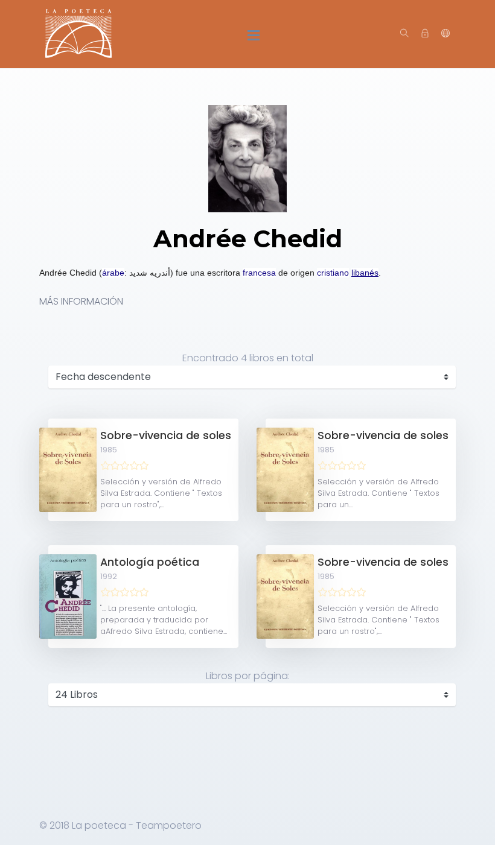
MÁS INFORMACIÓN (81, 301)
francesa (259, 272)
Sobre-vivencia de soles (165, 435)
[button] (445, 34)
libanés (364, 272)
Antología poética (149, 562)
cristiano (333, 272)
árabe (113, 272)
